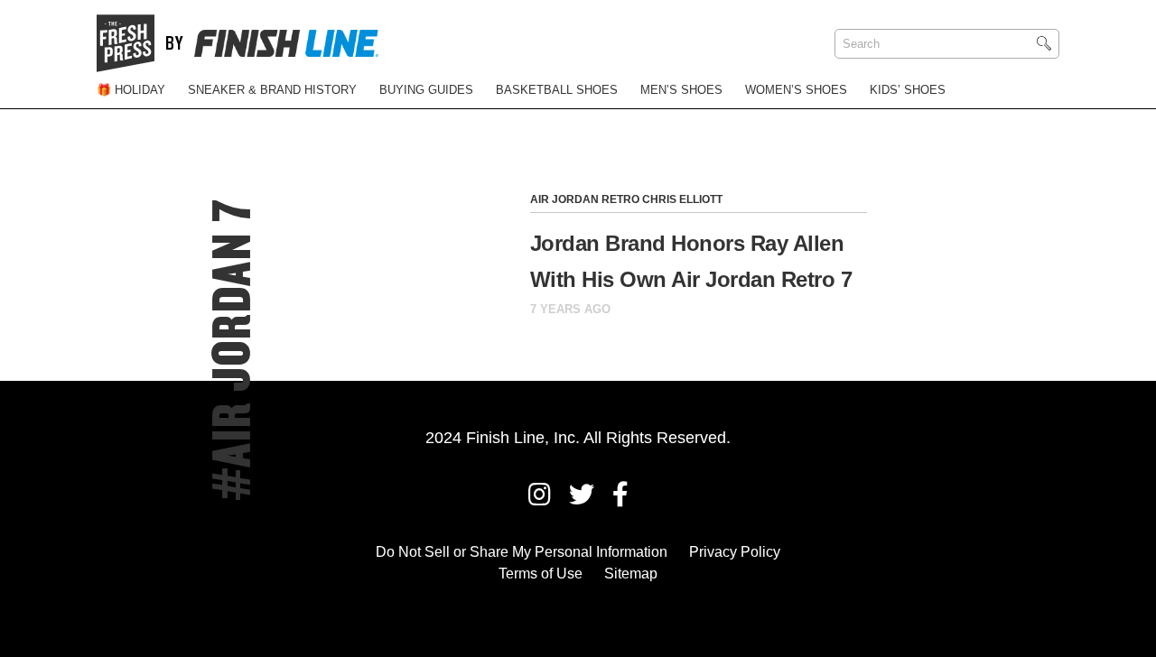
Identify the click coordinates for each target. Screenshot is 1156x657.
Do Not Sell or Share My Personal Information (521, 552)
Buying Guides (426, 90)
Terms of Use (541, 573)
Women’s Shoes (796, 90)
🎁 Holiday (131, 90)
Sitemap (630, 573)
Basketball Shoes (557, 90)
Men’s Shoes (681, 90)
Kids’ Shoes (908, 90)
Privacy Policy (734, 552)
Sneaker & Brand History (272, 90)
